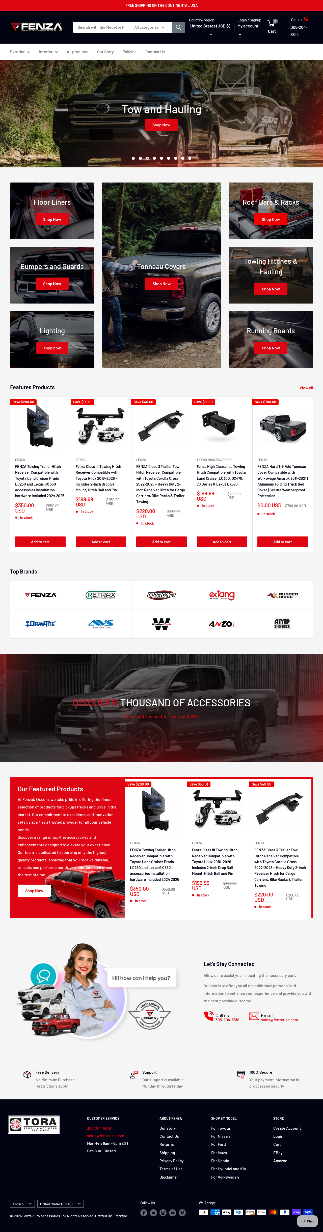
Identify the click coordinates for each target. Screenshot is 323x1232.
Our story (167, 1128)
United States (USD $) (56, 1204)
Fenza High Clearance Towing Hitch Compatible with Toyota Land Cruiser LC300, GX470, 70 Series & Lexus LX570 (221, 475)
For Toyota (220, 1128)
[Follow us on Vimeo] (182, 1212)
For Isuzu (219, 1152)
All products (77, 51)
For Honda (220, 1160)
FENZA (20, 460)
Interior (45, 51)
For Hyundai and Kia (228, 1168)
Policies (130, 51)
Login (278, 1136)
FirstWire (120, 1216)
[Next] (313, 474)
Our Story (105, 51)
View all (307, 387)
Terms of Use (171, 1168)
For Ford (218, 1144)
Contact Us (155, 51)
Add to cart (40, 541)
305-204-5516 (99, 1128)
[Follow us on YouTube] (172, 1212)
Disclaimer (168, 1177)
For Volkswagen (225, 1177)
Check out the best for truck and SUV (161, 716)
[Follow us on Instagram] (163, 1212)
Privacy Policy (171, 1160)
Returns (166, 1144)
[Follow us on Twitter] (153, 1212)
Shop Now (162, 124)
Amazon (280, 1160)
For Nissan (220, 1136)
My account (247, 25)
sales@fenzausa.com (105, 1135)
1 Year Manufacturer (214, 460)
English (18, 1204)
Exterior (17, 51)
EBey (278, 1152)
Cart (277, 1144)
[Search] (178, 27)
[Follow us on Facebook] (143, 1212)
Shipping (167, 1152)
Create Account (287, 1128)
